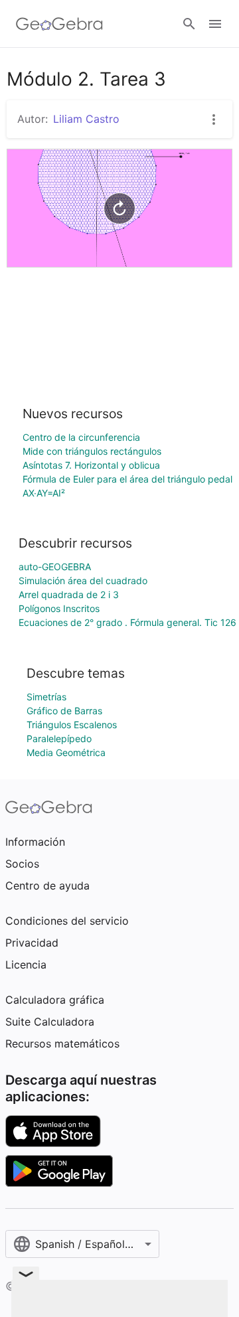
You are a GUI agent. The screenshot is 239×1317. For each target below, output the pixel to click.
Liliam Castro (86, 118)
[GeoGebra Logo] (59, 24)
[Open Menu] (215, 24)
